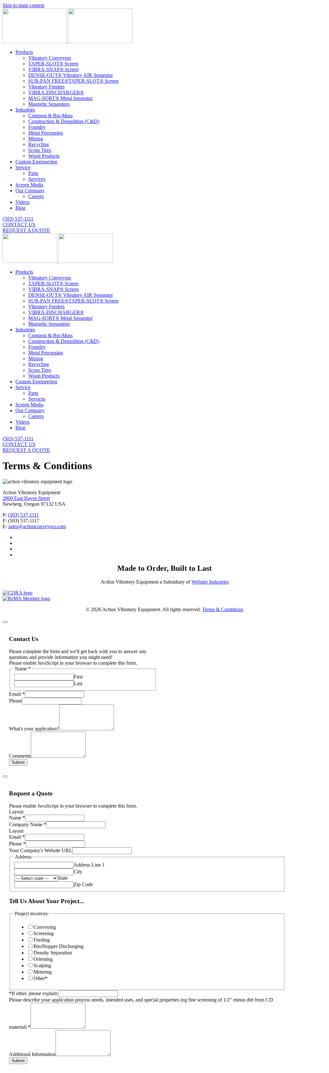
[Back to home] (67, 41)
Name (17, 817)
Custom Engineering (36, 161)
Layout (16, 811)
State (63, 878)
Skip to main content (23, 5)
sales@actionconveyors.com (37, 526)
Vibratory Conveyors (49, 58)
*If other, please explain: (33, 993)
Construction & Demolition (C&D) (63, 121)
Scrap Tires (39, 150)
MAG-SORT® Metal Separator (60, 98)
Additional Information (32, 1054)
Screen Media (29, 184)
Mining (35, 138)
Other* (40, 978)
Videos (22, 202)
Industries (25, 109)
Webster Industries (210, 582)
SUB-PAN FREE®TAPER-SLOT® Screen (73, 81)
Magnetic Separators (49, 104)
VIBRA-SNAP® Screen (53, 69)
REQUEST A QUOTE (26, 230)
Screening (43, 933)
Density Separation (52, 952)
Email (17, 694)
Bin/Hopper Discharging (58, 946)
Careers (36, 196)
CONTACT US (19, 224)
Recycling (38, 144)
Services (36, 179)
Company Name (27, 824)
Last (78, 683)
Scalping (42, 965)
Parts (33, 173)
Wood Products (43, 156)
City (78, 871)
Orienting (43, 959)
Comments (20, 756)
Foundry (37, 127)
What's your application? (34, 728)
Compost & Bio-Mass (50, 115)
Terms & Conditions (222, 609)
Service (23, 167)
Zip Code (83, 884)
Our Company (30, 190)
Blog (20, 208)
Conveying (44, 927)
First (78, 676)
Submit (18, 762)
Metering (42, 972)
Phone (15, 700)
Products (24, 52)
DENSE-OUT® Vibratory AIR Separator (70, 75)
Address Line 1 (89, 865)
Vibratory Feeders (46, 86)
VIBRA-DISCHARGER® (56, 92)
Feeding (41, 940)
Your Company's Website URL (40, 850)
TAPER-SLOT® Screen (53, 63)
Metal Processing (45, 133)
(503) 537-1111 (18, 218)
